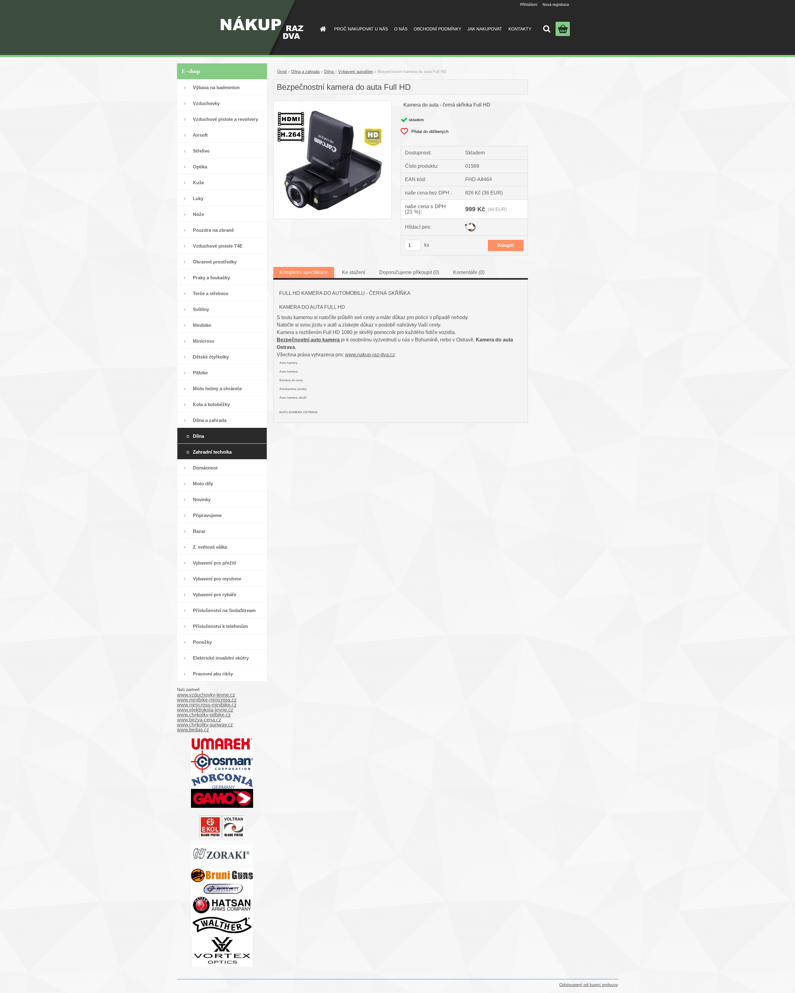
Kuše (198, 182)
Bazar (199, 531)
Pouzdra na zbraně (213, 230)
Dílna (198, 436)
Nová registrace (556, 4)
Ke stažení (353, 272)
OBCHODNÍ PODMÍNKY (437, 28)
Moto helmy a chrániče (217, 388)
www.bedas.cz (193, 729)
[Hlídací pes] (470, 225)
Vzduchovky (206, 103)
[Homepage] (322, 29)
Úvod (282, 71)
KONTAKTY (519, 28)
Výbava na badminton (216, 87)
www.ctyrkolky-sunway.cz (205, 724)
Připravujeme (207, 515)
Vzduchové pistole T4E (218, 246)
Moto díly (203, 483)
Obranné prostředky (215, 261)
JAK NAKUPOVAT (484, 28)
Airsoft (200, 135)
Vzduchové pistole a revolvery (225, 119)
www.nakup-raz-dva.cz (370, 354)
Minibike (202, 325)
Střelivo (201, 150)
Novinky (202, 499)
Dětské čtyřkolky (211, 356)
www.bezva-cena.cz (199, 719)
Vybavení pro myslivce (217, 578)
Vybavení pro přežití (214, 562)
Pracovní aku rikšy (213, 673)
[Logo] (261, 27)
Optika (200, 166)
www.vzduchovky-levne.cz (206, 695)
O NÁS (400, 28)
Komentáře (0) (468, 272)
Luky (198, 198)
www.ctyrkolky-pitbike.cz (204, 714)
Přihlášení (528, 4)
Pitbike (200, 372)
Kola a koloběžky (211, 404)
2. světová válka (210, 547)
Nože (198, 214)
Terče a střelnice (210, 293)
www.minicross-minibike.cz (207, 704)
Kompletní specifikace (303, 272)
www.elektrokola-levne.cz (205, 709)
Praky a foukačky (211, 277)
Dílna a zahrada (209, 420)
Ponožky (202, 642)
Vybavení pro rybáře (214, 594)
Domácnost (205, 467)
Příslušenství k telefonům (220, 626)
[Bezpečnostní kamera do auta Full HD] (332, 103)
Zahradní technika (212, 452)
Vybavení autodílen (355, 71)
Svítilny (201, 309)
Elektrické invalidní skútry (221, 658)
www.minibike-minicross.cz (207, 699)
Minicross (203, 341)
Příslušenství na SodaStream (224, 610)
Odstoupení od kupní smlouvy (588, 984)
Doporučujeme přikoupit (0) (409, 272)
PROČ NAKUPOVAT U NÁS (361, 28)
